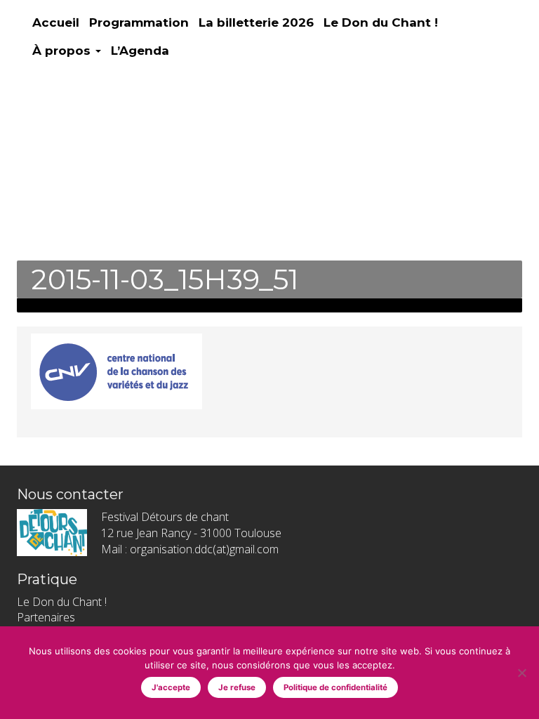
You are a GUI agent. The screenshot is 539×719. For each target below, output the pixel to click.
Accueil (55, 22)
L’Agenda (140, 51)
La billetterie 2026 (256, 22)
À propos (63, 51)
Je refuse (236, 687)
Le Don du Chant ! (381, 22)
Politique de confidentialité (335, 687)
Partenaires (46, 617)
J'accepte (171, 687)
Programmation (139, 22)
